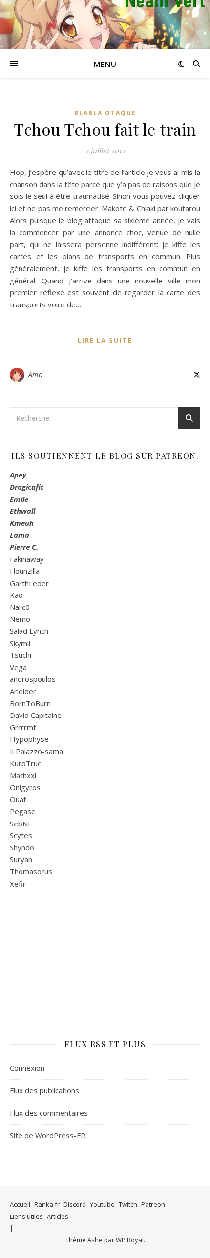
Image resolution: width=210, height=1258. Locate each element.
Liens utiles (26, 1216)
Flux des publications (44, 1090)
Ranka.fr (47, 1204)
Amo (35, 374)
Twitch (128, 1204)
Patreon (153, 1204)
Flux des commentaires (49, 1113)
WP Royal (130, 1240)
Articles (57, 1216)
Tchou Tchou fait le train (105, 129)
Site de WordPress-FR (47, 1135)
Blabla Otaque (105, 113)
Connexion (27, 1068)
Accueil (20, 1204)
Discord (74, 1204)
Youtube (102, 1204)
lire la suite (105, 340)
